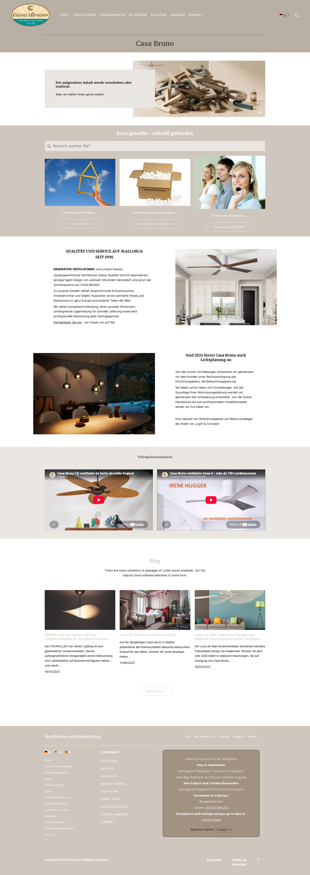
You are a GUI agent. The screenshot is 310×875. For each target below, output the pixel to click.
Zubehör (107, 822)
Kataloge (159, 15)
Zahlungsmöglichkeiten (56, 773)
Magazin (178, 15)
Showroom (50, 834)
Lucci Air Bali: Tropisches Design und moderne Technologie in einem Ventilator (227, 637)
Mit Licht (107, 768)
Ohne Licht (109, 776)
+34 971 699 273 (216, 808)
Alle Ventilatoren (205, 736)
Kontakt (196, 15)
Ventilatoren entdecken (155, 223)
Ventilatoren (84, 15)
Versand (49, 779)
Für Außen (109, 761)
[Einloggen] (258, 859)
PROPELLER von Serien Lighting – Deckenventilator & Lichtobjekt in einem (77, 637)
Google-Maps (211, 820)
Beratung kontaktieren (230, 226)
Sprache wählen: (202, 829)
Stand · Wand (110, 799)
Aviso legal (214, 859)
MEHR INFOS (155, 691)
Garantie (49, 791)
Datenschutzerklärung (55, 803)
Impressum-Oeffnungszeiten (58, 766)
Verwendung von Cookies (57, 810)
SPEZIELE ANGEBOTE (114, 814)
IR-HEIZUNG (138, 15)
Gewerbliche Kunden (55, 822)
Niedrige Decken (112, 783)
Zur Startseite (80, 223)
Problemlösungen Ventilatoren (59, 828)
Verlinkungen (51, 816)
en (60, 752)
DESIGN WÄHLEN (112, 15)
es (70, 752)
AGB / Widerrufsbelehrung (57, 797)
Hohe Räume (109, 791)
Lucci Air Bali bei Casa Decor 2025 (147, 635)
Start (64, 15)
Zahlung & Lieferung (54, 785)
